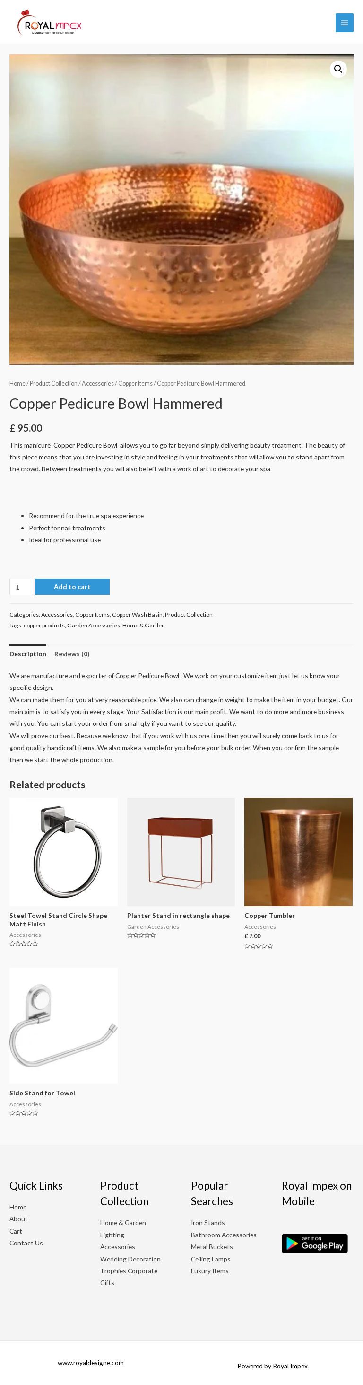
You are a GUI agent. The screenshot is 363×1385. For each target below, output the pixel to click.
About (18, 1219)
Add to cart (72, 586)
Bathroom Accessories (224, 1235)
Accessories (98, 383)
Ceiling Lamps (211, 1259)
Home (17, 383)
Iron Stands (208, 1222)
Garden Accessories (93, 625)
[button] (338, 69)
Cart (15, 1231)
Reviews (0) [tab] (71, 654)
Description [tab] (27, 654)
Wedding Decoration (130, 1259)
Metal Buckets (212, 1247)
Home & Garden (143, 625)
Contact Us (26, 1243)
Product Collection (54, 383)
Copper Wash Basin (137, 614)
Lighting (112, 1235)
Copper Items (135, 383)
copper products (44, 625)
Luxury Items (210, 1271)
